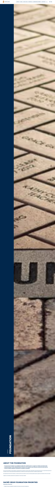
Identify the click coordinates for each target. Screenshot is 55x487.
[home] (6, 2)
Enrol (21, 1)
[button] (50, 2)
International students (37, 1)
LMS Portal (43, 1)
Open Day (18, 1)
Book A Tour (25, 1)
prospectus (30, 1)
